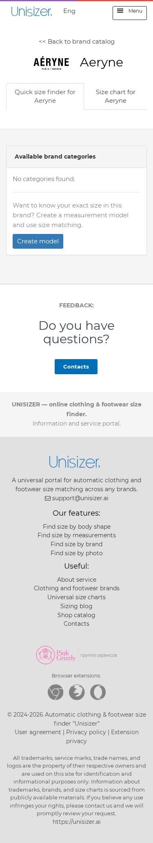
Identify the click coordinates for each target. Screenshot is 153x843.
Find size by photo (77, 553)
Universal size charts (76, 597)
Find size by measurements (77, 535)
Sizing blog (76, 606)
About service (76, 579)
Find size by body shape (77, 526)
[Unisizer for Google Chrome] (55, 692)
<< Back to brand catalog (77, 41)
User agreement (38, 732)
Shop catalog (76, 615)
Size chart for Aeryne (115, 96)
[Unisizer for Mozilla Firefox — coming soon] (77, 692)
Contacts (76, 366)
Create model (38, 241)
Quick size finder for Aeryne (45, 96)
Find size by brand (76, 544)
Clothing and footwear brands (77, 588)
